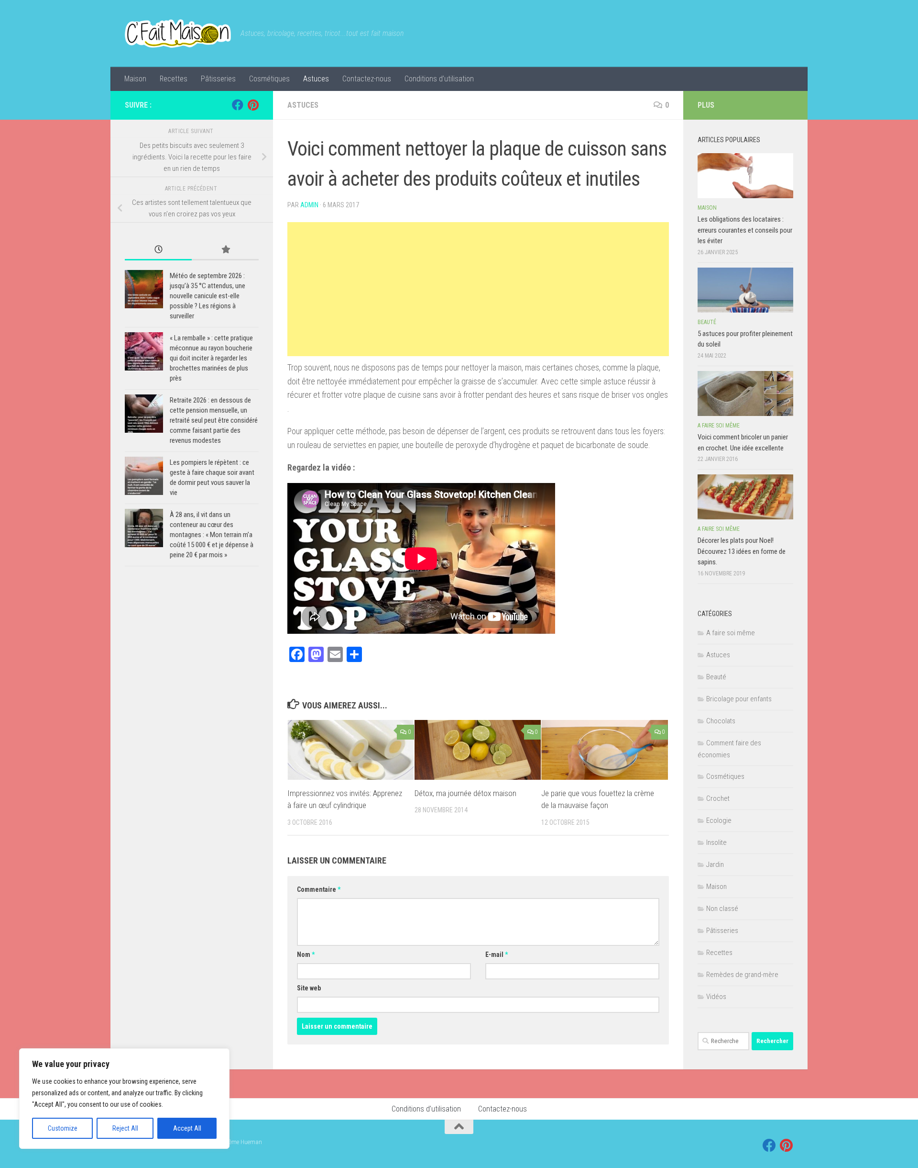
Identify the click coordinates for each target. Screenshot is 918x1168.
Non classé (722, 908)
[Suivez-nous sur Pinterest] (253, 105)
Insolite (716, 842)
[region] (124, 1098)
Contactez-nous (366, 78)
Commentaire (318, 889)
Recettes (173, 78)
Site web (309, 988)
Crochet (718, 798)
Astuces (316, 78)
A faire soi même (719, 425)
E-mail (496, 954)
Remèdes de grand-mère (742, 974)
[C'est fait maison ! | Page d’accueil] (178, 33)
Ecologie (719, 820)
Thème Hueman (242, 1142)
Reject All (125, 1128)
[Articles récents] (158, 250)
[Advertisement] (478, 289)
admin (309, 205)
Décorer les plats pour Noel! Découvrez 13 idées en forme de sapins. (742, 551)
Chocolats (720, 721)
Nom (306, 954)
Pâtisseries (218, 78)
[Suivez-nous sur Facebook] (237, 105)
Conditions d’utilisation (439, 78)
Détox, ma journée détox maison (465, 793)
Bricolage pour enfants (739, 699)
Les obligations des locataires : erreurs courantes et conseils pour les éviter (745, 230)
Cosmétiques (269, 78)
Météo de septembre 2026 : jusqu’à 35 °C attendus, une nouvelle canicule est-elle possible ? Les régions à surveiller (207, 295)
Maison (135, 78)
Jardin (715, 864)
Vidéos (716, 996)
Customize (62, 1128)
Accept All (187, 1128)
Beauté (707, 322)
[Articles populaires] (225, 250)
